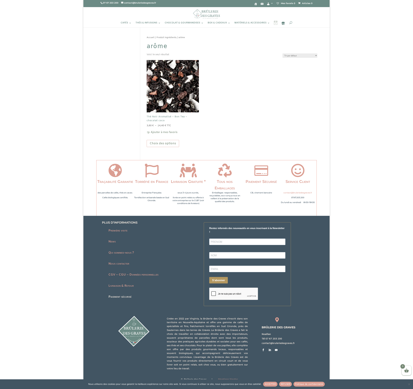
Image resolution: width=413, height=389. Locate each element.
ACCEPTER (270, 384)
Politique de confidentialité (309, 384)
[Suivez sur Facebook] (263, 350)
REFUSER (285, 384)
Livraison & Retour (121, 286)
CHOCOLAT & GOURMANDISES (182, 23)
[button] (162, 132)
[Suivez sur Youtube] (276, 350)
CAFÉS (124, 23)
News (112, 242)
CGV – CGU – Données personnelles (133, 275)
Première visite (117, 231)
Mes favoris (287, 3)
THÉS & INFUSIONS (146, 23)
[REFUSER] (409, 384)
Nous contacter (118, 264)
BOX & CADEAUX (217, 23)
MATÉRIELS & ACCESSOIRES (250, 23)
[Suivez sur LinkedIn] (269, 350)
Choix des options (163, 143)
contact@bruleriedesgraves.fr (297, 192)
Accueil (150, 37)
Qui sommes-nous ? (121, 253)
